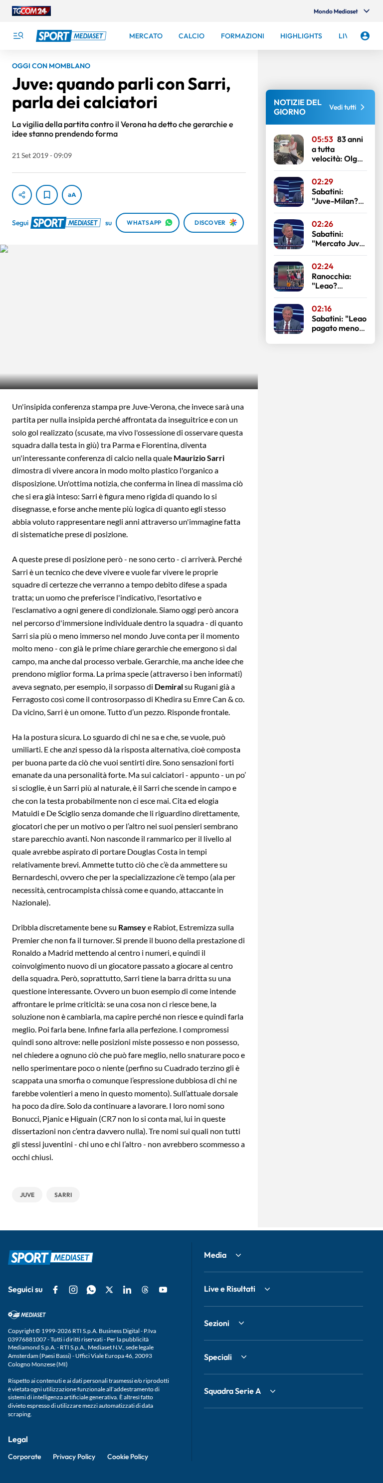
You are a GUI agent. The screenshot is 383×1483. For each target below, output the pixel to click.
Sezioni (216, 1323)
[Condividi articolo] (22, 195)
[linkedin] (127, 1290)
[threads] (145, 1290)
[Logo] (72, 36)
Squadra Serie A (232, 1391)
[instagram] (73, 1290)
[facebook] (55, 1290)
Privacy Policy (74, 1456)
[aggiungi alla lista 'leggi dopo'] (47, 195)
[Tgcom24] (31, 11)
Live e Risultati (229, 1289)
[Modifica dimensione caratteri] (72, 195)
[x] (109, 1290)
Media (215, 1255)
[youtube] (163, 1290)
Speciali (218, 1357)
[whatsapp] (91, 1290)
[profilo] (365, 36)
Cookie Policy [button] (127, 1456)
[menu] (18, 36)
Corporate (24, 1456)
